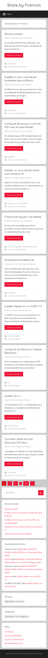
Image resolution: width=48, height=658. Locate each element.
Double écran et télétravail (19, 259)
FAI (9, 383)
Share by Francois (24, 5)
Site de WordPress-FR (13, 643)
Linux (15, 203)
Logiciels (11, 157)
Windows (24, 203)
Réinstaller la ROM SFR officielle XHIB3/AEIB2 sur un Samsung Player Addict (23, 552)
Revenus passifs (13, 33)
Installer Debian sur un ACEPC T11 (23, 306)
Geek (10, 203)
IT (8, 247)
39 (26, 483)
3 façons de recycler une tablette (22, 216)
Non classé (12, 64)
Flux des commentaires (14, 639)
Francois (29, 38)
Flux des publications (13, 636)
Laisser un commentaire (17, 67)
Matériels (25, 247)
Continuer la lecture (13, 55)
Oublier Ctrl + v (12, 396)
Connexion (8, 632)
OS (19, 203)
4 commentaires (14, 339)
